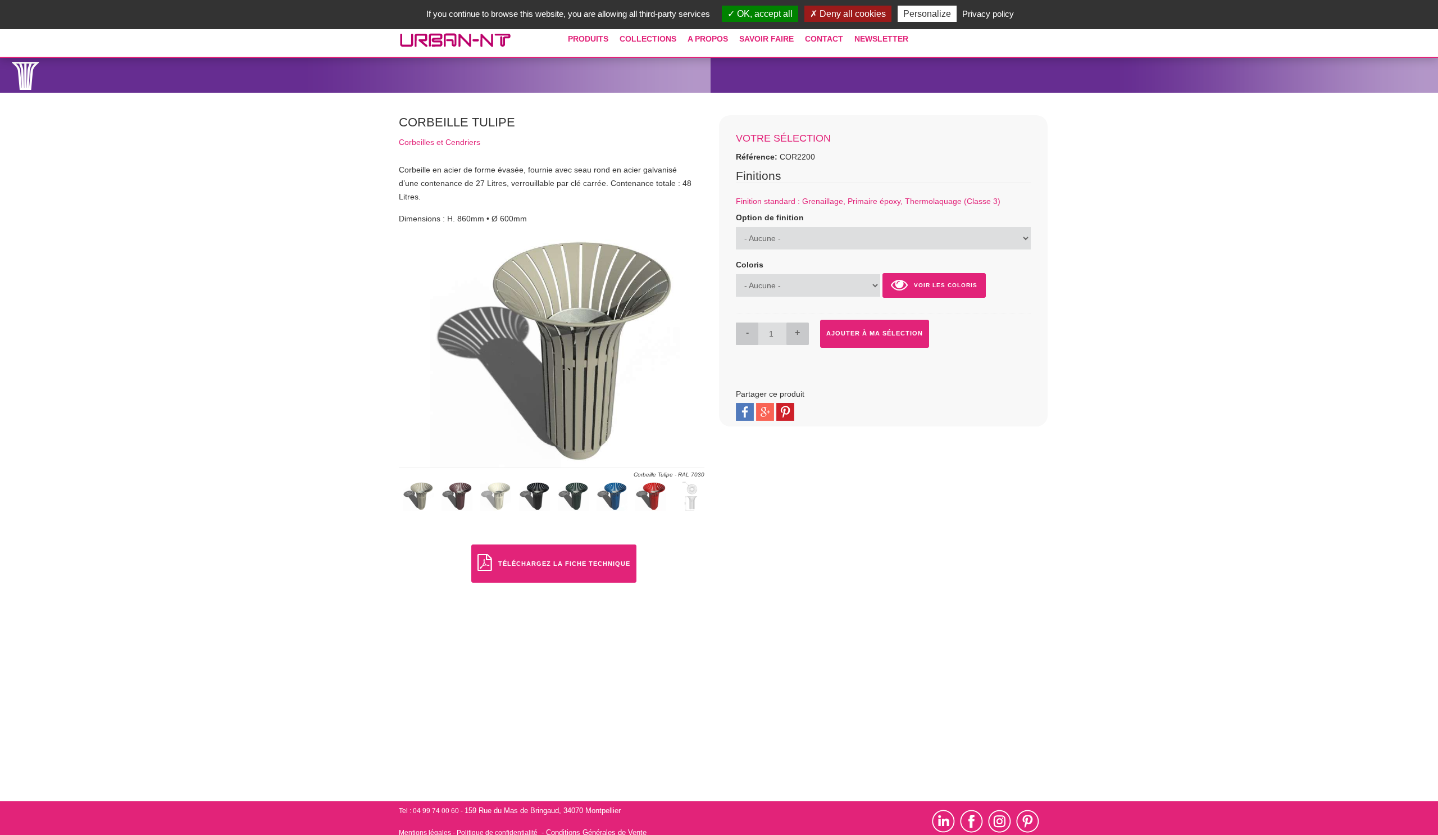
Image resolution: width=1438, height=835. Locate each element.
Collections (648, 38)
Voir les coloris (945, 285)
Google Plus (765, 412)
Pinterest (785, 412)
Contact (824, 38)
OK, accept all (764, 14)
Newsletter (881, 38)
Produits (588, 38)
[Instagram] (1002, 821)
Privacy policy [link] (988, 14)
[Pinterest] (1027, 821)
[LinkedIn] (946, 821)
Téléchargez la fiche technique (564, 563)
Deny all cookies (851, 14)
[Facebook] (971, 821)
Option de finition (770, 217)
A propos (708, 38)
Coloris (749, 264)
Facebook (745, 412)
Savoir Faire (766, 38)
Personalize (927, 14)
